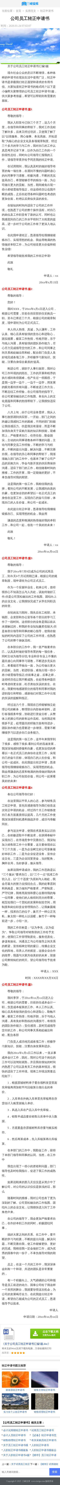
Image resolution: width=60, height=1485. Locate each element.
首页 (18, 10)
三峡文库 (26, 1481)
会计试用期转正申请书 (15, 1430)
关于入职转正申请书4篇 (16, 1455)
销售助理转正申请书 (14, 1440)
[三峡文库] (30, 4)
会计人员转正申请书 (14, 1435)
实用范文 (30, 10)
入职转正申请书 (40, 1445)
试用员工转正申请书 (42, 1430)
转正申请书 (47, 10)
